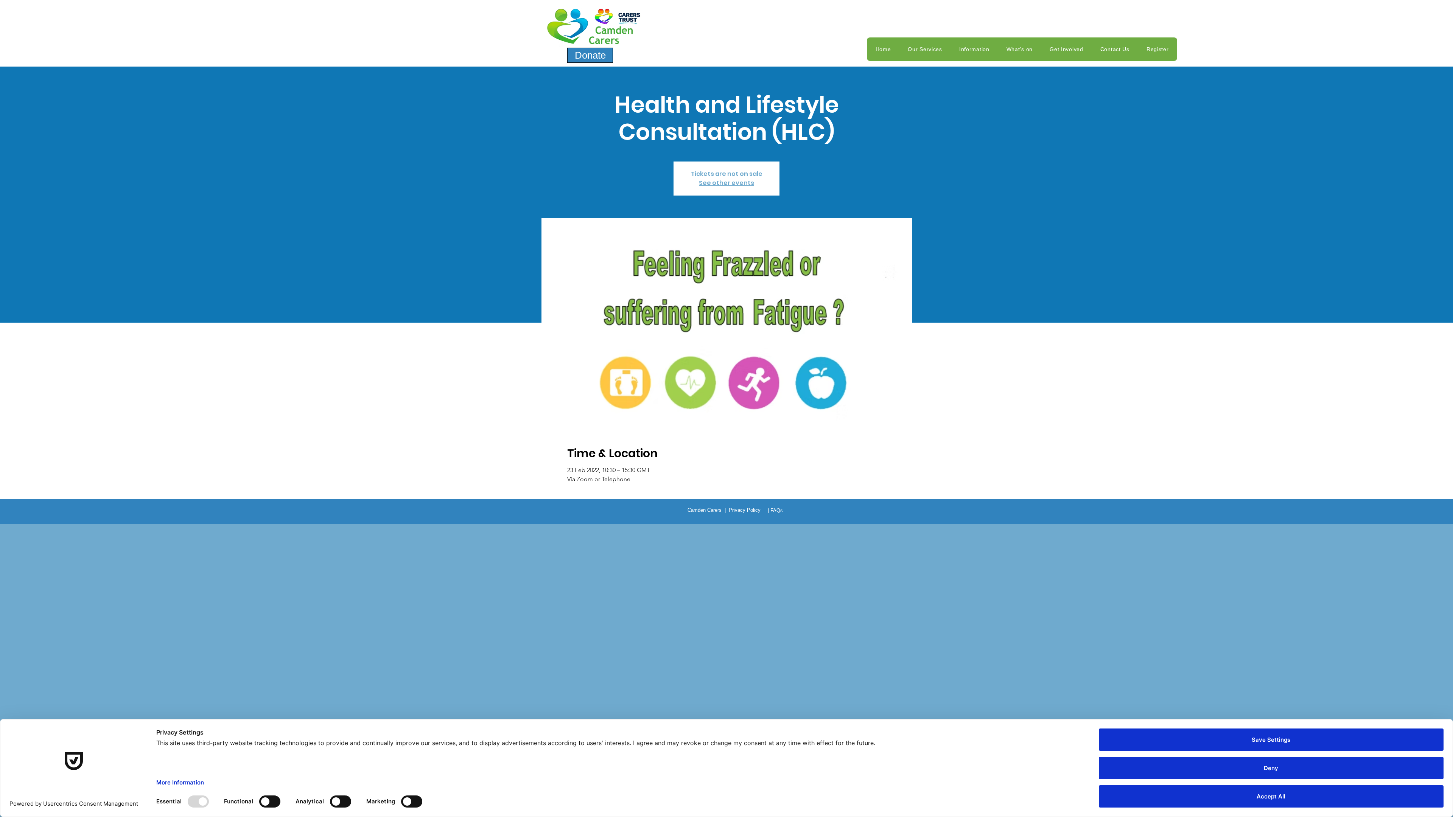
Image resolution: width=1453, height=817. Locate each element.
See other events (726, 183)
